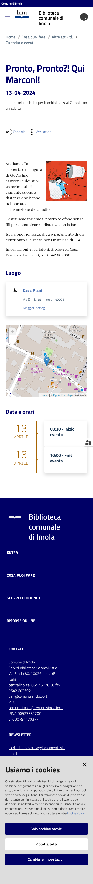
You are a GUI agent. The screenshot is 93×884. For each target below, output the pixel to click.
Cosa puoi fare (33, 37)
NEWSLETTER (20, 734)
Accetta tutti (46, 844)
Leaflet (44, 395)
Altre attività (62, 37)
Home (10, 37)
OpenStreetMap (62, 395)
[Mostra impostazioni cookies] (88, 442)
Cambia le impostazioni (47, 859)
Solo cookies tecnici (46, 829)
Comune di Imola (11, 3)
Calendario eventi (20, 42)
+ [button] (12, 332)
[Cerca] (84, 17)
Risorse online (21, 621)
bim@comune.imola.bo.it (28, 696)
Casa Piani (32, 290)
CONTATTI (17, 649)
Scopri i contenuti (24, 598)
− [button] (12, 339)
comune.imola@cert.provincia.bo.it (36, 708)
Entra (12, 552)
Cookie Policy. (76, 813)
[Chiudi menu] (76, 9)
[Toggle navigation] (7, 16)
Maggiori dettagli (34, 307)
